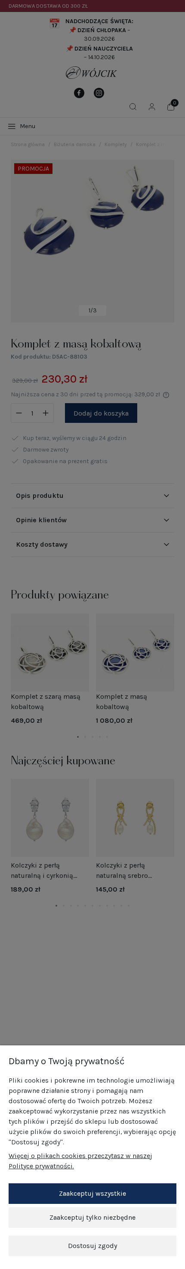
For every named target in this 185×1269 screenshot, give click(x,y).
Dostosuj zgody (92, 1246)
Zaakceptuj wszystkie (92, 1193)
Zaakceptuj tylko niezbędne (92, 1217)
